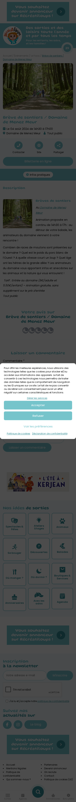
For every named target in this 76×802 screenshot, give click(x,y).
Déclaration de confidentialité (49, 433)
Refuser (38, 416)
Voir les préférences (38, 426)
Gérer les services (37, 398)
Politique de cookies (18, 433)
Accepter (38, 405)
